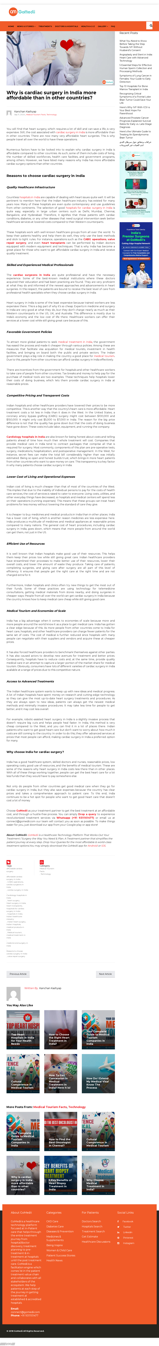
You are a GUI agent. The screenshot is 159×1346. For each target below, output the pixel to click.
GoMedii (33, 835)
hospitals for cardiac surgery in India (89, 207)
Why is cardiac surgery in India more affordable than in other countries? (51, 95)
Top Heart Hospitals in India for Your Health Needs (22, 1039)
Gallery (102, 26)
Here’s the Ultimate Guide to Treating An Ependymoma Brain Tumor (135, 134)
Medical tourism (14, 932)
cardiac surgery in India (70, 132)
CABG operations (15, 882)
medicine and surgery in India (17, 944)
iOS (103, 845)
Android (93, 845)
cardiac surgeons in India (15, 885)
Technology (52, 114)
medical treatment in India (75, 341)
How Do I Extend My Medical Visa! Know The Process (97, 1083)
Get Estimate (90, 1236)
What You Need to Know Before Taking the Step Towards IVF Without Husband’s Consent (133, 46)
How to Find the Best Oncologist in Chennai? (59, 1142)
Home (11, 26)
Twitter (127, 1227)
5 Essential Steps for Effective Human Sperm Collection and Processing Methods (136, 68)
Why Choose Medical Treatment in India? (95, 1185)
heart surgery (13, 900)
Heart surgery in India (16, 903)
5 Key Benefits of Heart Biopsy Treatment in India (60, 1185)
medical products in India (15, 928)
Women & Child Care (59, 1250)
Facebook (128, 1221)
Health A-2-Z (88, 26)
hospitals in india (14, 914)
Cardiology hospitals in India (17, 896)
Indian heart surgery (16, 922)
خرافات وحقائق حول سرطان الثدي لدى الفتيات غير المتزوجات (135, 144)
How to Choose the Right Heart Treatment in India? (59, 1039)
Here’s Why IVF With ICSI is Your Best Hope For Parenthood (135, 110)
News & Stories (25, 26)
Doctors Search (91, 1221)
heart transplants (53, 242)
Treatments (45, 26)
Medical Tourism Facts (36, 114)
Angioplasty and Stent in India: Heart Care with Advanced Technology (136, 57)
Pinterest (128, 1237)
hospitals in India (30, 197)
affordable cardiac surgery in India (14, 877)
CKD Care (52, 1221)
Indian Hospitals (14, 924)
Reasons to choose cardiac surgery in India (17, 952)
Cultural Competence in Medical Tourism (22, 1084)
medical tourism (104, 356)
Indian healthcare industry (14, 917)
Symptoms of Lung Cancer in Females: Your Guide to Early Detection (136, 78)
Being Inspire (54, 1245)
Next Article (105, 974)
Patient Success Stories (60, 1255)
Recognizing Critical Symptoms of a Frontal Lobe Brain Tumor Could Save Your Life (135, 98)
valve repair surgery (16, 956)
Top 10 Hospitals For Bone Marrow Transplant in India (134, 88)
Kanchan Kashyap (25, 111)
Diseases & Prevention (60, 1231)
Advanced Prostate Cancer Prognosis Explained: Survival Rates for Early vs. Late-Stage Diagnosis (136, 122)
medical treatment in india (16, 936)
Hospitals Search (92, 1226)
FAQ (113, 26)
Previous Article (18, 974)
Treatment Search (93, 1231)
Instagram (128, 1243)
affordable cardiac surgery (14, 869)
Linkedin (127, 1232)
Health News (54, 1260)
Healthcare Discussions (96, 1241)
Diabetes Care (55, 1226)
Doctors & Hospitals (66, 26)
